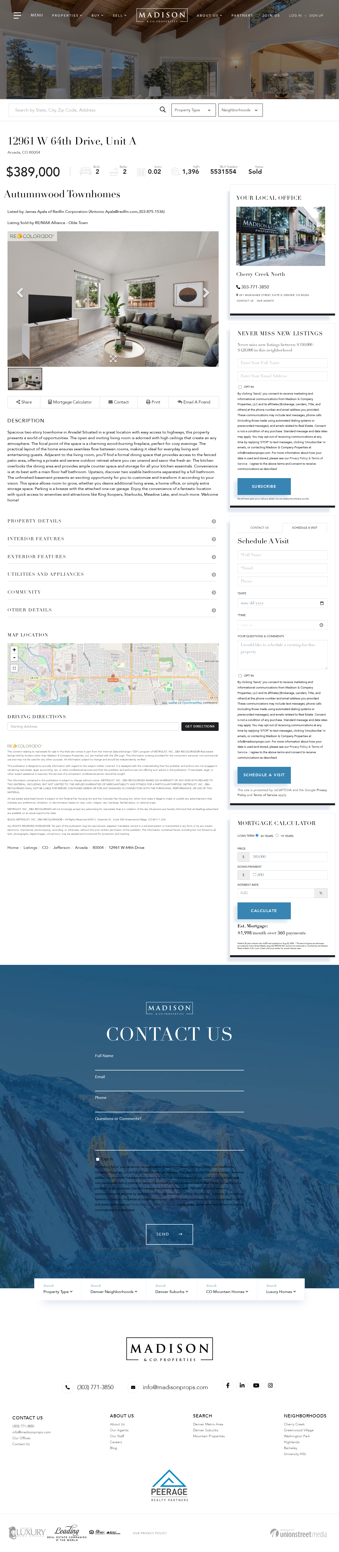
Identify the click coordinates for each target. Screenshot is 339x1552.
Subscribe (264, 486)
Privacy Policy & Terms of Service (153, 1205)
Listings (30, 847)
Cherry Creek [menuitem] (294, 1424)
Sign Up (316, 15)
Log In (295, 15)
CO (45, 847)
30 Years (266, 836)
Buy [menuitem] (96, 15)
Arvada (81, 847)
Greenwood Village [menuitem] (299, 1430)
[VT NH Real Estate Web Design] (298, 1533)
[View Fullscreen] (14, 668)
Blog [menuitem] (113, 1448)
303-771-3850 (255, 287)
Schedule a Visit (304, 528)
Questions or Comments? (118, 1118)
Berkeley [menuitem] (290, 1448)
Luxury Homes (279, 1291)
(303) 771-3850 (95, 1387)
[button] (163, 110)
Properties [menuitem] (65, 15)
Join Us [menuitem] (271, 15)
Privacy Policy (184, 1248)
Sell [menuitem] (118, 15)
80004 (98, 847)
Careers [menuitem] (116, 1442)
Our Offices (21, 1438)
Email (100, 1077)
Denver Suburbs (169, 1291)
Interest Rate (248, 885)
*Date (241, 593)
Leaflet (173, 703)
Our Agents (265, 301)
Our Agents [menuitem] (119, 1430)
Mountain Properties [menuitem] (209, 1436)
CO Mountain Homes (225, 1291)
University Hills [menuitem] (295, 1454)
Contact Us (245, 301)
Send (162, 1234)
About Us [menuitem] (208, 15)
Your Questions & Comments (260, 636)
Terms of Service (265, 795)
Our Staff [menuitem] (117, 1436)
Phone (100, 1097)
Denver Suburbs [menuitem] (205, 1430)
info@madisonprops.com (175, 1387)
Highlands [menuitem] (292, 1442)
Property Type (56, 1291)
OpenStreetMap (192, 703)
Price (241, 849)
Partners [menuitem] (242, 15)
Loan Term (245, 836)
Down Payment (249, 867)
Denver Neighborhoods (112, 1291)
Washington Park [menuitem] (297, 1436)
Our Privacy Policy (150, 1533)
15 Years (287, 836)
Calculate (264, 911)
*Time (241, 615)
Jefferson (61, 847)
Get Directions (200, 726)
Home (13, 847)
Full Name (104, 1056)
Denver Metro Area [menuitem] (208, 1424)
